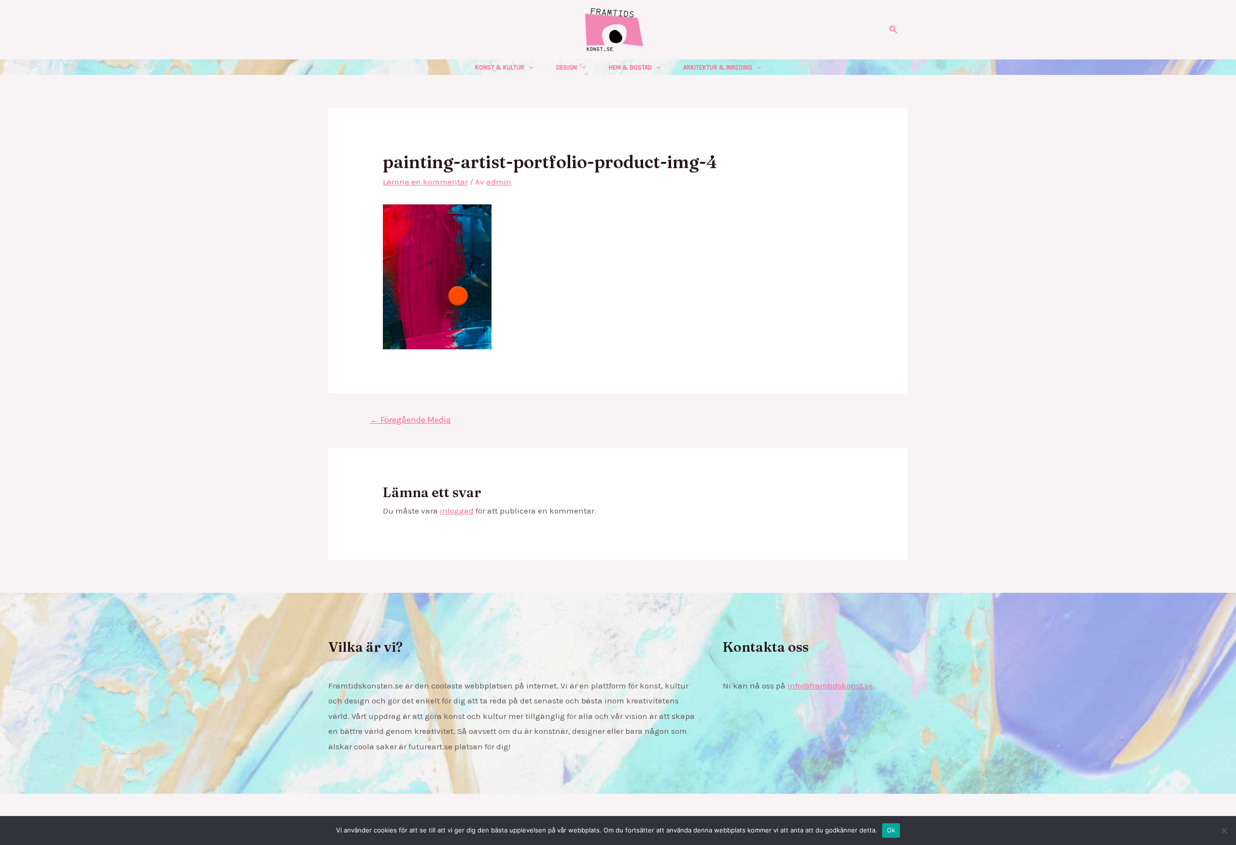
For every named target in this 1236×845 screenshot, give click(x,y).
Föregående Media (410, 420)
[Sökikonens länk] (893, 30)
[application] (528, 67)
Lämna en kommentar (425, 181)
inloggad (457, 511)
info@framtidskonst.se (830, 685)
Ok (891, 830)
